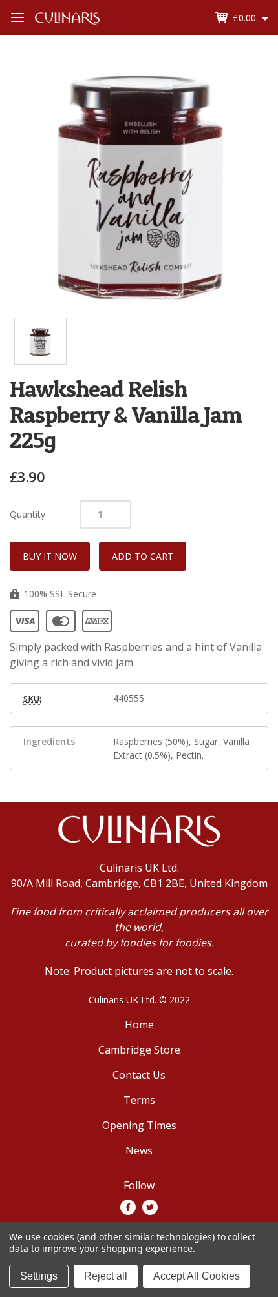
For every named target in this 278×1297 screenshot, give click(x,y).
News (139, 1150)
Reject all (105, 1276)
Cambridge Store (139, 1050)
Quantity (27, 514)
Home (139, 1024)
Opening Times (139, 1125)
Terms (139, 1100)
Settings (39, 1276)
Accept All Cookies (196, 1276)
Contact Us (139, 1075)
